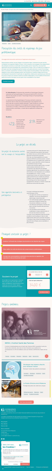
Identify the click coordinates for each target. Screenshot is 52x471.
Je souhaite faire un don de (35, 272)
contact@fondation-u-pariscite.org (10, 435)
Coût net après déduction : (36, 280)
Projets (6, 9)
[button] (49, 5)
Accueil (2, 9)
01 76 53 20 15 (5, 434)
